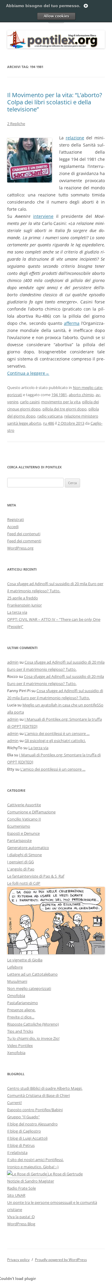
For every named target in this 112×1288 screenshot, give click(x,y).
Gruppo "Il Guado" (23, 1116)
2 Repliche (16, 123)
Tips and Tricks (20, 1031)
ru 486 (48, 423)
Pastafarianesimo (22, 1002)
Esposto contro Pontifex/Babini (35, 1109)
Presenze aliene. (21, 1010)
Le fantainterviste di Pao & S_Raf (35, 876)
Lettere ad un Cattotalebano (32, 974)
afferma (71, 323)
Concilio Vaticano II (24, 819)
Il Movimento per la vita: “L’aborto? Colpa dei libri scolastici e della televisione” (54, 102)
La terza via (17, 612)
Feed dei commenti (24, 541)
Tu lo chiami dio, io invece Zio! (33, 1038)
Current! (14, 1102)
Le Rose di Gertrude (65, 1174)
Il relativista (17, 1152)
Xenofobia (16, 1052)
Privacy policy (18, 1259)
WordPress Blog (21, 1223)
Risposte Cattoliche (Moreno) (33, 1024)
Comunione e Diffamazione (31, 812)
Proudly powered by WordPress (61, 1259)
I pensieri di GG (20, 862)
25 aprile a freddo (22, 598)
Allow (56, 16)
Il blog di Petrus (21, 1145)
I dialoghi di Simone (24, 854)
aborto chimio (81, 394)
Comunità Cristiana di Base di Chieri (38, 1095)
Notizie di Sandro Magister (30, 1181)
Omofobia (16, 995)
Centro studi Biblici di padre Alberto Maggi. (44, 1088)
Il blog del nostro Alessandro (32, 1124)
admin (13, 662)
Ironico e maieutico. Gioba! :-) (33, 1166)
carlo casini (29, 401)
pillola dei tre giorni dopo (64, 409)
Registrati (15, 519)
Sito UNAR (16, 1195)
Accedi (13, 526)
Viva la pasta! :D (21, 1216)
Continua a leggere (28, 373)
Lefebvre (15, 967)
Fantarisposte (19, 840)
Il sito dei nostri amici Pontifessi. (35, 1159)
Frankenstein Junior (24, 605)
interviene (43, 216)
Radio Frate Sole (21, 1188)
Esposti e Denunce (23, 833)
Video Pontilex (20, 1045)
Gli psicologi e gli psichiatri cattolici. (55, 740)
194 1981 (59, 394)
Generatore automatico (28, 847)
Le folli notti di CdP (23, 883)
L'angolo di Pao (20, 869)
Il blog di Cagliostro (24, 1131)
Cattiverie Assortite (24, 804)
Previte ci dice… (20, 1017)
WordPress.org (20, 548)
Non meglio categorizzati (29, 988)
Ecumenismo (18, 826)
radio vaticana (49, 416)
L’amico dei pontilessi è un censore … (57, 733)
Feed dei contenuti (23, 533)
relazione (75, 138)
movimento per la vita (60, 401)
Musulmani (17, 981)
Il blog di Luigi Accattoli (27, 1138)
